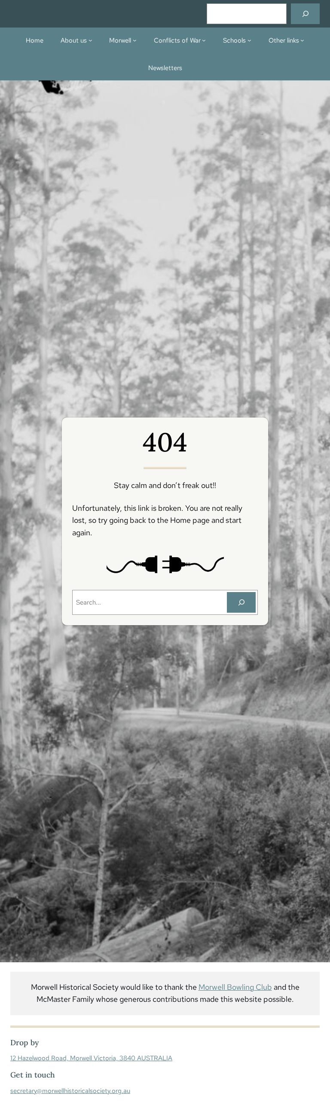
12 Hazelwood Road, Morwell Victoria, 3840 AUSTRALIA (91, 1058)
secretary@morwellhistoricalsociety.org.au (70, 1091)
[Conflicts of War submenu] (204, 40)
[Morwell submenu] (135, 40)
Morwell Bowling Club (235, 987)
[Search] (305, 13)
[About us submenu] (90, 40)
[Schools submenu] (249, 40)
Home (34, 40)
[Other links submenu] (302, 40)
